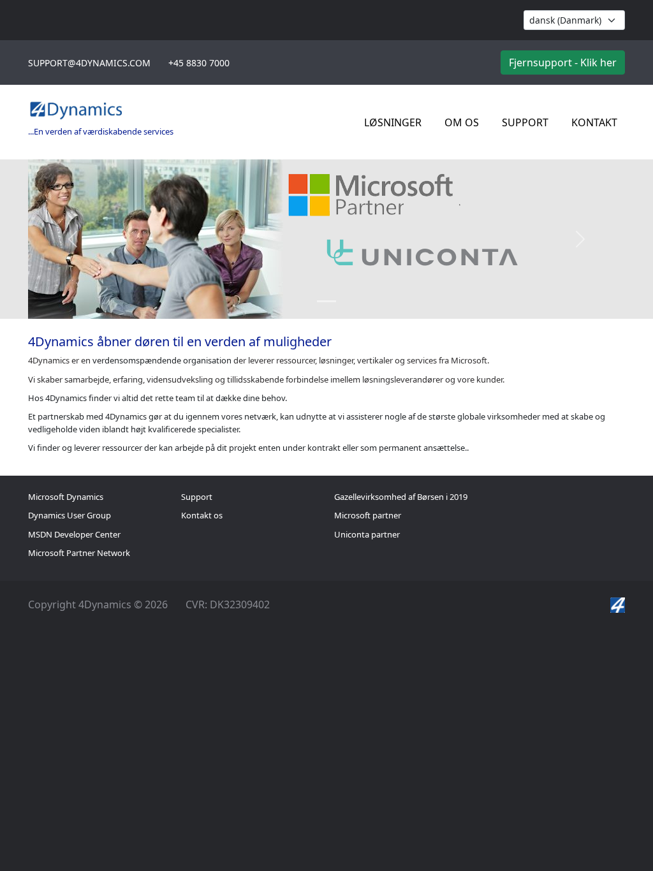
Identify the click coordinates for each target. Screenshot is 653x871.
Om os (461, 122)
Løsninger (393, 122)
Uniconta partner (367, 534)
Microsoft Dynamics (65, 496)
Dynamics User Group (69, 515)
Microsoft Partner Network (79, 553)
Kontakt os (202, 515)
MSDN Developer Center (74, 534)
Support (525, 122)
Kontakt (594, 122)
